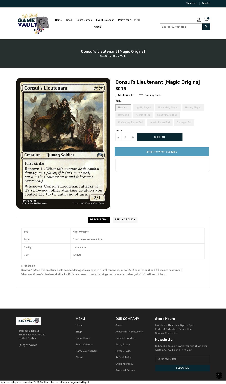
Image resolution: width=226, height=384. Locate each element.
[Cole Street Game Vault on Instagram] (17, 3)
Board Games (83, 338)
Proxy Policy (122, 344)
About (79, 357)
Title (118, 101)
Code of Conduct (125, 338)
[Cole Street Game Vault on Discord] (24, 3)
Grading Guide (153, 95)
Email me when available (161, 151)
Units (118, 130)
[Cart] (206, 20)
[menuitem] (58, 20)
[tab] (99, 220)
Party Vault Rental (86, 350)
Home (79, 325)
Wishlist (206, 3)
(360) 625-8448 (28, 345)
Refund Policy (123, 357)
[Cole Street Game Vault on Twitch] (30, 3)
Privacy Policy (123, 350)
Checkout (191, 3)
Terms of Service (125, 370)
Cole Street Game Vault (113, 56)
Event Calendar (84, 344)
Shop (79, 331)
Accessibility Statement (129, 331)
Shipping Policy (124, 363)
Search (119, 325)
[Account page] (199, 20)
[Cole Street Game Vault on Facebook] (11, 3)
